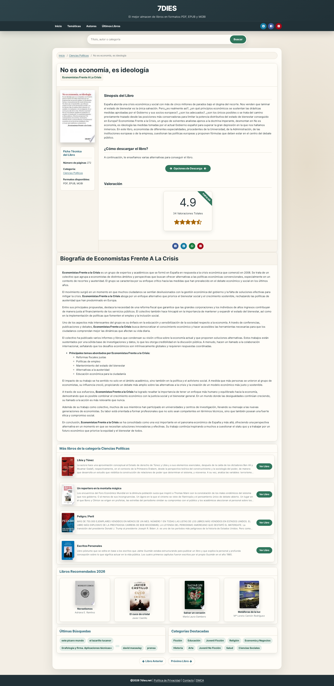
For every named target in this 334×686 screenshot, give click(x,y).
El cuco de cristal (140, 614)
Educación (194, 640)
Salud (229, 647)
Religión (234, 640)
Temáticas (74, 26)
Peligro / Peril (85, 516)
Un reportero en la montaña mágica (99, 488)
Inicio (58, 26)
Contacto (188, 680)
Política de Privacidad (167, 680)
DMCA (200, 680)
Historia (178, 647)
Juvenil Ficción (215, 640)
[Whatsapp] (192, 246)
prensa (151, 647)
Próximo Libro (180, 661)
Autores (91, 26)
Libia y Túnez (85, 460)
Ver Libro (264, 466)
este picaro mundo (73, 640)
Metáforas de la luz (249, 611)
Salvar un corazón (194, 612)
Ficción (177, 640)
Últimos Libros (111, 26)
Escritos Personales (89, 546)
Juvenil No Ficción (210, 647)
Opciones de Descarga (188, 168)
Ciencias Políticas (79, 55)
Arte (190, 647)
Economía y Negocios (258, 640)
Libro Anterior (154, 661)
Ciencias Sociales (249, 647)
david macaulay (132, 647)
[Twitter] (263, 26)
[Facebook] (271, 26)
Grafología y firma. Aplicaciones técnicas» (87, 647)
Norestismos (85, 608)
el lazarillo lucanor (100, 640)
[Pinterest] (279, 26)
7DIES (166, 8)
